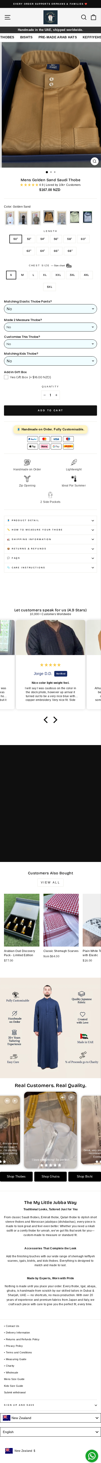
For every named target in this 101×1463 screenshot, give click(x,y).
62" (29, 250)
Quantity (50, 386)
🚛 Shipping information (29, 539)
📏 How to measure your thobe (35, 529)
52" (29, 239)
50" (15, 239)
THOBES (7, 37)
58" (69, 239)
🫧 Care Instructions (26, 567)
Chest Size (47, 265)
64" (42, 250)
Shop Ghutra (50, 1176)
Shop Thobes (16, 1176)
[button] (47, 720)
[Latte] (62, 218)
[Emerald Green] (36, 218)
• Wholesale (11, 1372)
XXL (58, 275)
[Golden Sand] (49, 218)
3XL (72, 275)
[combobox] (50, 1418)
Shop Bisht (85, 1176)
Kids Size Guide (13, 1385)
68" (70, 250)
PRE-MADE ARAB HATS (58, 37)
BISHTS (26, 37)
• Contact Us (11, 1326)
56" (56, 239)
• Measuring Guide (15, 1359)
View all (50, 882)
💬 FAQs (13, 558)
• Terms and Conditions (18, 1352)
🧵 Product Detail (23, 520)
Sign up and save (19, 1405)
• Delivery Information (17, 1332)
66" (56, 250)
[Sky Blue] (87, 218)
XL (45, 275)
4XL (86, 275)
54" (42, 239)
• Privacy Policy (13, 1345)
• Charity (9, 1365)
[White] (10, 218)
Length (50, 231)
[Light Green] (75, 218)
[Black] (23, 218)
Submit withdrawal (15, 1392)
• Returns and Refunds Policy (21, 1339)
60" (83, 239)
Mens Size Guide (14, 1379)
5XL (49, 286)
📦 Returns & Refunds (27, 548)
